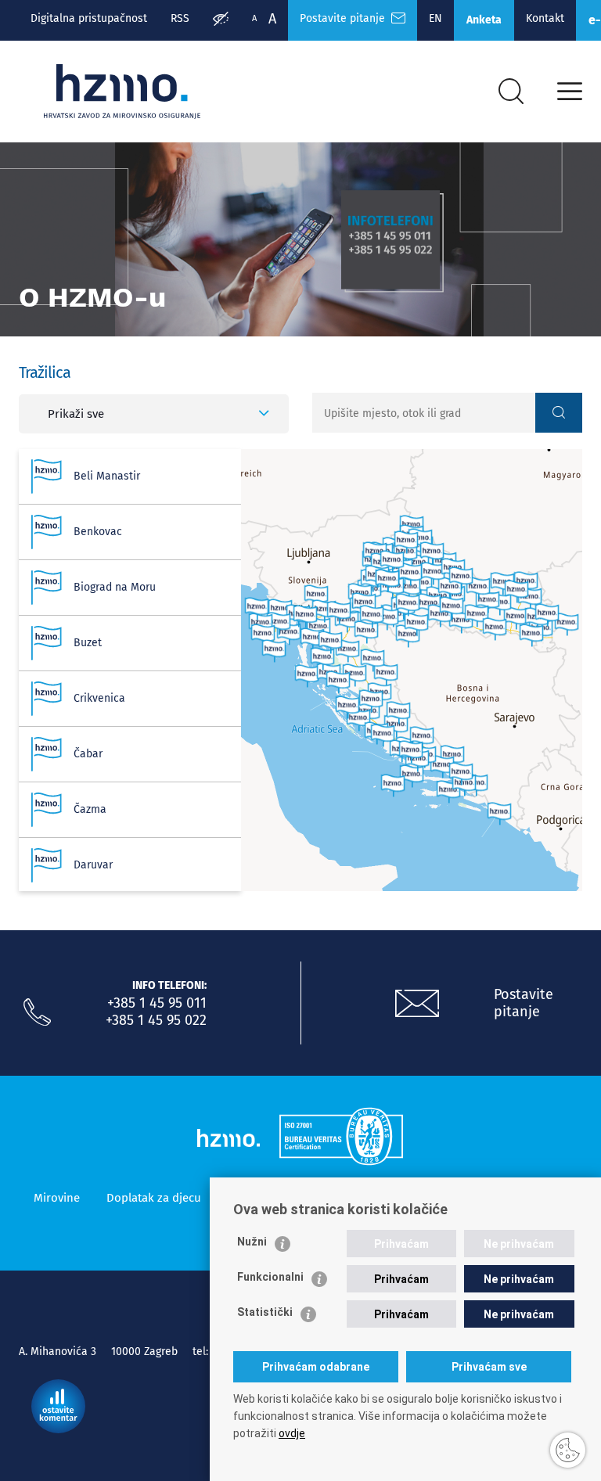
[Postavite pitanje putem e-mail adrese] (417, 1003)
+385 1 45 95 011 (157, 1003)
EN (435, 18)
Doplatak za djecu (153, 1198)
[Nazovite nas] (37, 1012)
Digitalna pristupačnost (89, 18)
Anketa (484, 20)
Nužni (252, 1241)
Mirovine (57, 1198)
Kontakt (545, 18)
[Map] (411, 670)
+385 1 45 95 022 (156, 1020)
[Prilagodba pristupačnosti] (220, 20)
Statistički (265, 1312)
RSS (180, 18)
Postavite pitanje (345, 18)
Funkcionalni (270, 1277)
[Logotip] (122, 91)
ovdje (292, 1433)
